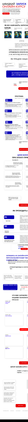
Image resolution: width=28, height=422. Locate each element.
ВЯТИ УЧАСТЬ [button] (20, 405)
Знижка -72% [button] (6, 13)
